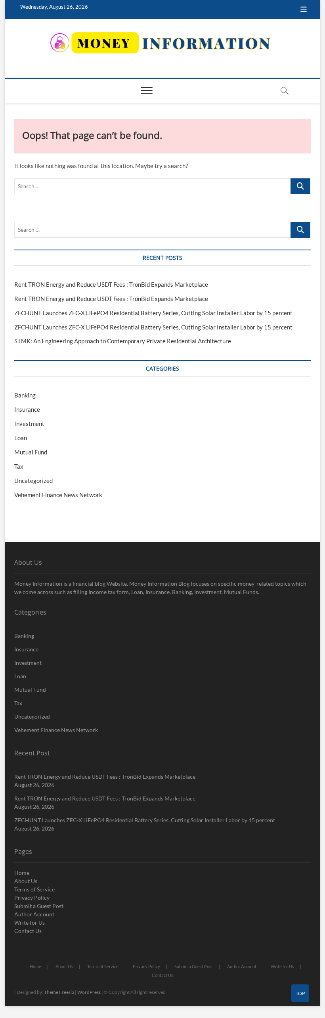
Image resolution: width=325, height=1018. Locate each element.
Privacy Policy (32, 897)
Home (21, 872)
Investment (29, 423)
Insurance (27, 409)
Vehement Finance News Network (58, 494)
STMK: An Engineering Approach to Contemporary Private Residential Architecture (122, 340)
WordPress (89, 992)
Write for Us (29, 922)
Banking (25, 395)
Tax (18, 466)
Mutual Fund (30, 452)
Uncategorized (33, 480)
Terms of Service (34, 889)
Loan (20, 437)
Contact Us (28, 930)
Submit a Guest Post (38, 906)
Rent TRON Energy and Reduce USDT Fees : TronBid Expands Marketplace (111, 284)
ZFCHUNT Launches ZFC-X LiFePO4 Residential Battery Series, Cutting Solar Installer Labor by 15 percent (153, 312)
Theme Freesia (59, 992)
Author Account (34, 914)
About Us (25, 881)
